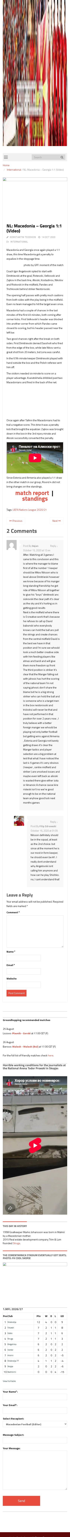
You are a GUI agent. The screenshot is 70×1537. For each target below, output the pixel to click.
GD (62, 1316)
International (14, 170)
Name (11, 951)
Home (6, 165)
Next (55, 521)
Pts (39, 1316)
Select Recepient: (13, 1418)
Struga (16, 1243)
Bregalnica (11, 1344)
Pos (5, 1316)
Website (12, 978)
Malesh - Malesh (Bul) (25, 1046)
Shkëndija (11, 1322)
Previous (17, 521)
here (50, 1055)
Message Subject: (13, 1435)
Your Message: (11, 1448)
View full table (9, 1381)
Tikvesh (10, 1327)
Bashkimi (11, 1371)
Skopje (10, 1366)
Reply (53, 546)
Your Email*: (10, 1405)
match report (32, 492)
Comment (13, 912)
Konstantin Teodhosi (23, 237)
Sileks (9, 1333)
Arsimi (10, 1355)
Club (10, 1316)
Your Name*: (10, 1392)
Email (11, 965)
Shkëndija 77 (13, 1360)
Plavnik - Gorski (21, 1033)
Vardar (10, 1349)
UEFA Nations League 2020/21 (30, 510)
